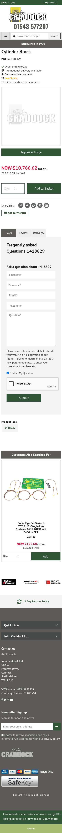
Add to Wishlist (16, 212)
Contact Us (19, 795)
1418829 (9, 427)
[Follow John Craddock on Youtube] (11, 699)
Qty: (7, 188)
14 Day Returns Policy (33, 601)
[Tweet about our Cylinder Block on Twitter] (27, 205)
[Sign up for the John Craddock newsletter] (57, 726)
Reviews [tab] (24, 232)
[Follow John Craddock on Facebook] (2, 699)
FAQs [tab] (9, 232)
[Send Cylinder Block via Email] (46, 205)
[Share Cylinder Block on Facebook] (20, 205)
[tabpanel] (31, 326)
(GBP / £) (5, 2)
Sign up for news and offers (17, 718)
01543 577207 (31, 26)
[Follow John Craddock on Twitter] (5, 699)
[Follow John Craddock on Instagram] (8, 699)
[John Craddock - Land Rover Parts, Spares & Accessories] (31, 15)
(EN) (13, 2)
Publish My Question (21, 373)
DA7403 (31, 530)
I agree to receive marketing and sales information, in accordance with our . (30, 736)
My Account (50, 2)
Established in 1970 (31, 43)
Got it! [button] (31, 828)
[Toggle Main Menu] (5, 36)
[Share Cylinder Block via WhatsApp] (33, 205)
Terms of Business (38, 795)
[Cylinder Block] (31, 116)
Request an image (31, 152)
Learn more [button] (50, 818)
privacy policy (51, 738)
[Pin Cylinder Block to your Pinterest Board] (40, 205)
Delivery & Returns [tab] (39, 232)
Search (54, 36)
